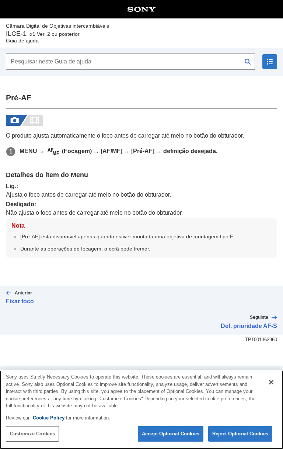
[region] (141, 409)
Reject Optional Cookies (240, 433)
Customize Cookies (32, 433)
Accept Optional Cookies (170, 433)
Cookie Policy (49, 418)
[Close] (271, 382)
